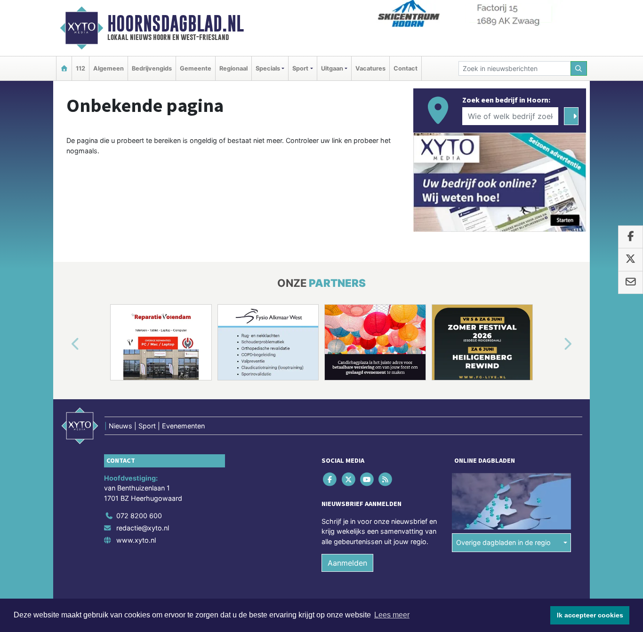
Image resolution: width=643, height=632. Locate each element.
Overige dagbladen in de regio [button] (503, 542)
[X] (349, 479)
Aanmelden (347, 563)
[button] (64, 344)
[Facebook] (331, 479)
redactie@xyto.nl (142, 528)
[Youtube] (367, 479)
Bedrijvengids (152, 68)
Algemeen (108, 68)
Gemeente (195, 68)
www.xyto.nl (136, 540)
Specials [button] (268, 68)
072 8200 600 (139, 516)
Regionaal (233, 68)
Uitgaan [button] (332, 68)
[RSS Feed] (386, 479)
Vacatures (370, 68)
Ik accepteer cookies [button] (590, 615)
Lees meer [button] (392, 615)
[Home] (64, 68)
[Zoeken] (579, 68)
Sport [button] (300, 68)
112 (80, 68)
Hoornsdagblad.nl (175, 23)
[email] (631, 282)
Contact (406, 68)
